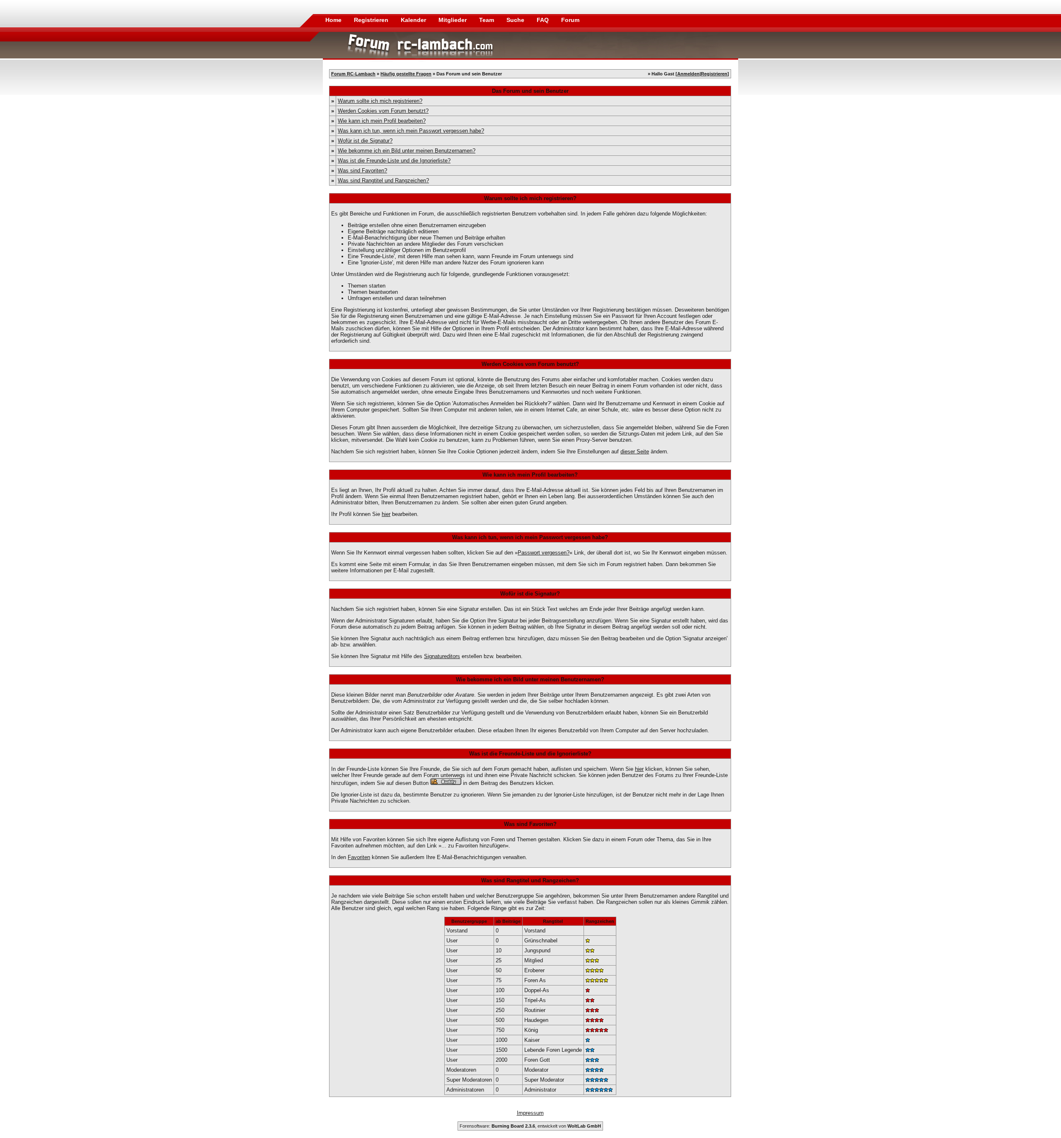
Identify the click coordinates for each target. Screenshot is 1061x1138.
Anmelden (688, 73)
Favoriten (359, 857)
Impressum (530, 1113)
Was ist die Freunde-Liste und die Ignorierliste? (394, 160)
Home (333, 20)
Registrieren (372, 20)
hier (386, 514)
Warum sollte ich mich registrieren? (380, 101)
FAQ (543, 20)
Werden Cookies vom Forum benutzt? (383, 111)
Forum (570, 20)
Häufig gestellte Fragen (405, 73)
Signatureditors (442, 656)
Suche (516, 20)
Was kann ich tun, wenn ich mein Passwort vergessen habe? (411, 131)
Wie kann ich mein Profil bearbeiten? (382, 121)
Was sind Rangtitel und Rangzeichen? (383, 180)
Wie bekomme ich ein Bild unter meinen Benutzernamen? (406, 151)
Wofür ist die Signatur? (365, 141)
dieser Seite (634, 451)
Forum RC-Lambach (353, 73)
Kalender (414, 20)
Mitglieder (453, 20)
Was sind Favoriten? (362, 170)
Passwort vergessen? (543, 553)
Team (487, 20)
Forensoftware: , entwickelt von (530, 1125)
